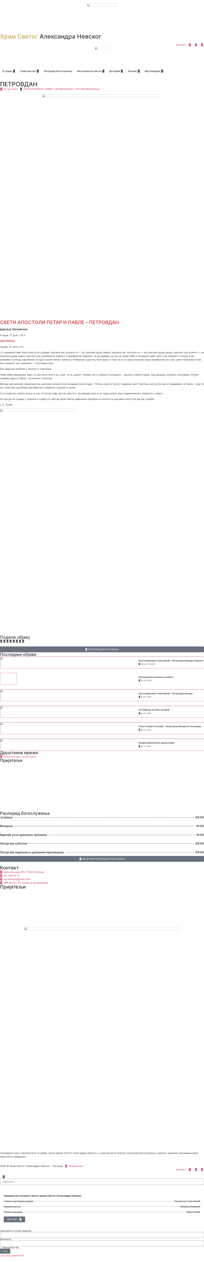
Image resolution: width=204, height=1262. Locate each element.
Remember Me (10, 1247)
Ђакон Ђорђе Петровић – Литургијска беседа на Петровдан (170, 726)
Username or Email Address (15, 1231)
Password (5, 1239)
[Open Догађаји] (122, 71)
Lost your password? (12, 1255)
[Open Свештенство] (38, 71)
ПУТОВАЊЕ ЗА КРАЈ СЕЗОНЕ (154, 710)
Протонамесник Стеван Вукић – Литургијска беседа (166, 693)
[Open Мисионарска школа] (103, 71)
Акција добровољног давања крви (156, 742)
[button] (1, 641)
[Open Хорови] (139, 71)
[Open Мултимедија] (162, 71)
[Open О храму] (14, 71)
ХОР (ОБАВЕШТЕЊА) (87, 89)
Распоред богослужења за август (156, 677)
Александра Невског (50, 36)
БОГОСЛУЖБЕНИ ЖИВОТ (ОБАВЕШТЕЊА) (49, 89)
